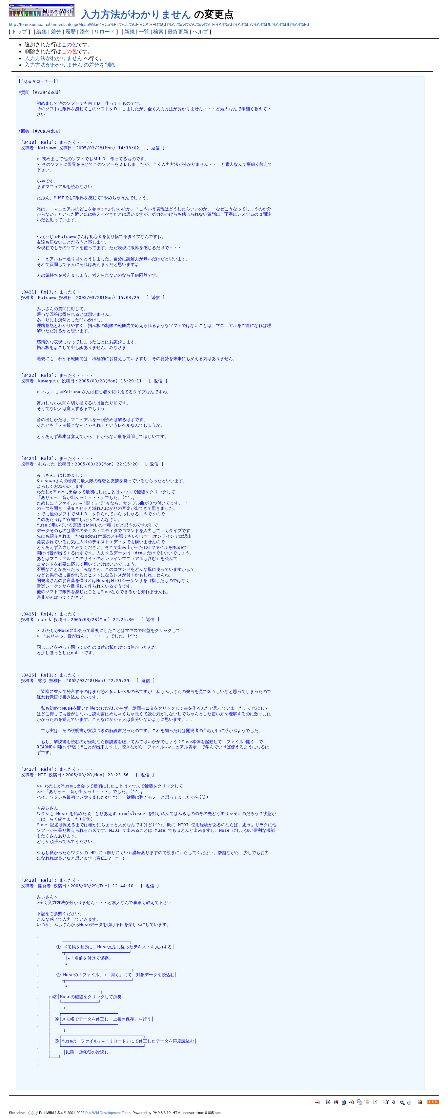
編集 (41, 31)
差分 (56, 31)
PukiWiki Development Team (108, 1113)
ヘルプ (200, 31)
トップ (19, 31)
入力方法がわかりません (136, 14)
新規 (129, 31)
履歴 (70, 31)
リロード (104, 31)
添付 (85, 31)
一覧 (144, 31)
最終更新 (178, 31)
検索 (158, 31)
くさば (32, 1113)
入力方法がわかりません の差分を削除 (70, 65)
